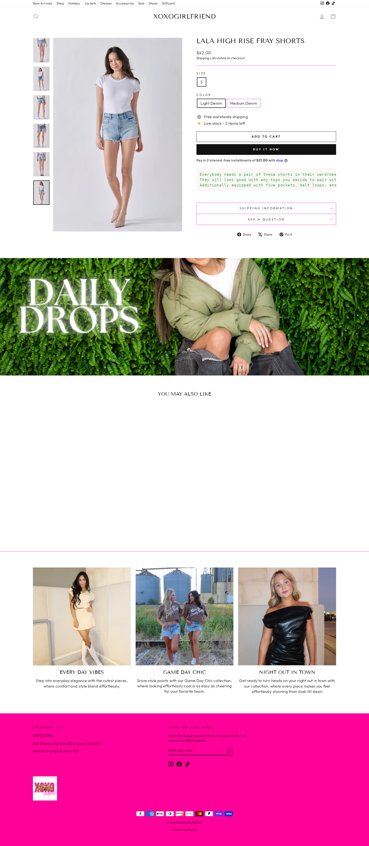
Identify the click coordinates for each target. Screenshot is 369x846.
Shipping (202, 58)
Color (203, 95)
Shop (60, 3)
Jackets (90, 3)
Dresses (106, 3)
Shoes (153, 3)
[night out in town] (287, 616)
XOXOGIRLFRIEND (184, 16)
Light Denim (211, 103)
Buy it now (266, 149)
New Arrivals (42, 3)
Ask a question (266, 219)
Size (201, 73)
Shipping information (266, 208)
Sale (141, 3)
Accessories (125, 3)
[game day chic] (185, 616)
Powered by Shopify (184, 829)
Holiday (74, 3)
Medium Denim (243, 103)
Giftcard (168, 3)
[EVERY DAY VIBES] (82, 616)
